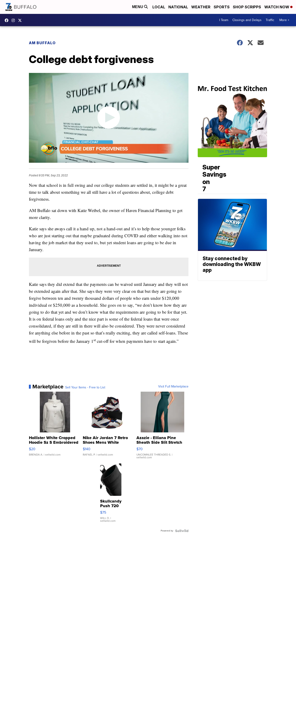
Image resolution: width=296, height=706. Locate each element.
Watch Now (277, 7)
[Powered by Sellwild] (181, 530)
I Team (223, 20)
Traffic (270, 20)
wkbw (14, 20)
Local (158, 7)
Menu (138, 7)
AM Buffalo (42, 43)
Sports (222, 7)
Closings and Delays (247, 20)
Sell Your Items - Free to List (85, 387)
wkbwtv (8, 20)
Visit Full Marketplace (173, 386)
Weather (200, 7)
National (178, 7)
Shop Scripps (247, 7)
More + (284, 20)
